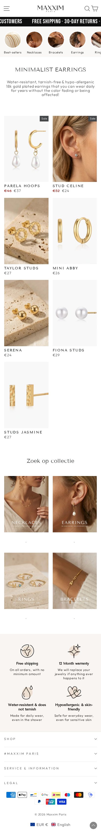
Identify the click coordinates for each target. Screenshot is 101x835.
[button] (50, 824)
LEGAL (11, 783)
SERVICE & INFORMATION (32, 768)
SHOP (10, 739)
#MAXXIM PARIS (21, 753)
